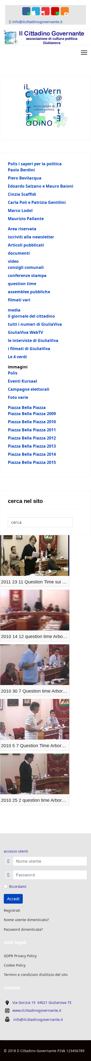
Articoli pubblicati (26, 245)
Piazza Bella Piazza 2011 (32, 430)
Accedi (13, 899)
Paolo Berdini (21, 170)
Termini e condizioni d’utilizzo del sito (35, 974)
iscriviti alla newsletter (31, 237)
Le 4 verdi (17, 357)
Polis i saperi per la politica (35, 164)
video (13, 261)
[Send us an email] (55, 11)
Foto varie (18, 397)
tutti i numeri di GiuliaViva (35, 324)
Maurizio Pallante (26, 218)
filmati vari (19, 300)
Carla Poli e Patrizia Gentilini (37, 202)
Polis (12, 373)
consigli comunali (26, 267)
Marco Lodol (20, 210)
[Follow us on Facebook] (26, 11)
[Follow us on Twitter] (36, 11)
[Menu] (84, 52)
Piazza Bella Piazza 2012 (32, 438)
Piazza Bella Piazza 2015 (32, 462)
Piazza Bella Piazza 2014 (32, 454)
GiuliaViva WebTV (25, 332)
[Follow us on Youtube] (45, 11)
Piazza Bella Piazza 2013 (32, 446)
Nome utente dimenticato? (26, 919)
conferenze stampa (27, 275)
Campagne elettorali (28, 389)
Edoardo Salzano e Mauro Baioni (40, 186)
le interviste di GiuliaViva (33, 340)
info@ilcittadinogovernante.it (37, 21)
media (14, 310)
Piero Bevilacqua (24, 178)
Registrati (12, 910)
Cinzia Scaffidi (22, 194)
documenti (19, 253)
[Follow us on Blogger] (65, 11)
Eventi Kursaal (22, 381)
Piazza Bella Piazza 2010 (32, 422)
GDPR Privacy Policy (20, 955)
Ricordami (17, 886)
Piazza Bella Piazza (27, 407)
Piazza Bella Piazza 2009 (32, 413)
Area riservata (22, 229)
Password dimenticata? (23, 929)
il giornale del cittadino (31, 316)
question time (22, 283)
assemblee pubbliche (29, 292)
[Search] (76, 522)
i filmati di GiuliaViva (29, 348)
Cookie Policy (15, 965)
